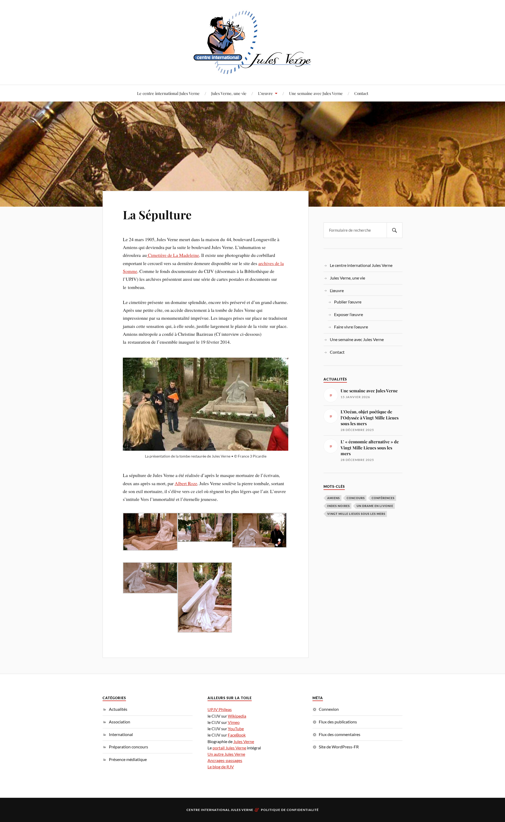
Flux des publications (338, 721)
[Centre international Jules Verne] (252, 41)
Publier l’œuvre (347, 301)
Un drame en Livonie (375, 506)
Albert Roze (186, 483)
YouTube (236, 728)
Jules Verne (243, 741)
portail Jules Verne (229, 747)
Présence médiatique (128, 759)
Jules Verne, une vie (228, 93)
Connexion (329, 709)
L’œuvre (265, 93)
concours (356, 498)
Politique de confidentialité (290, 810)
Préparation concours (128, 746)
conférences (383, 498)
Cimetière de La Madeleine (173, 255)
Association (119, 721)
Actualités (118, 709)
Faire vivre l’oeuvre (351, 326)
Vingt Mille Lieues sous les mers (356, 513)
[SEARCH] (394, 230)
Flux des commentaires (339, 734)
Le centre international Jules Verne (168, 93)
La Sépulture (157, 214)
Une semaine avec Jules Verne (316, 93)
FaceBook (237, 734)
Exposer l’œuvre (348, 314)
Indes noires (338, 506)
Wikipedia (237, 715)
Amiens (333, 498)
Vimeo (234, 722)
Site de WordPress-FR (339, 746)
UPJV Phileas (220, 709)
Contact (361, 93)
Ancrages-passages (225, 760)
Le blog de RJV (221, 766)
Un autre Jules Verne (226, 754)
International (121, 734)
